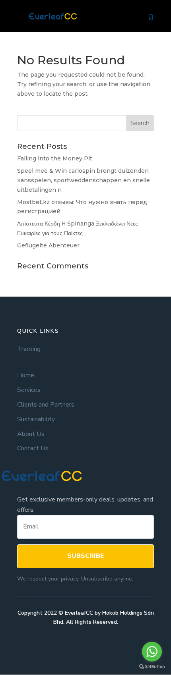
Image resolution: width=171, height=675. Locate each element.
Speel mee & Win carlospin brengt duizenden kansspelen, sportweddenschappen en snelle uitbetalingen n (83, 180)
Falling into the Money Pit (54, 158)
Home (25, 375)
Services (29, 390)
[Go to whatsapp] (152, 652)
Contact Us (33, 448)
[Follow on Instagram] (93, 645)
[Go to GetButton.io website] (152, 666)
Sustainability (36, 419)
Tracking (29, 349)
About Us (31, 434)
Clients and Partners (45, 405)
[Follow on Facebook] (77, 645)
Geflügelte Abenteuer (48, 245)
